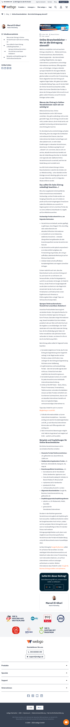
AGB (20, 713)
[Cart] (67, 7)
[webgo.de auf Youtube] (37, 696)
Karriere (50, 2)
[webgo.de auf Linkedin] (41, 696)
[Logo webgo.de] (8, 7)
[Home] (2, 14)
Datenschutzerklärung (39, 713)
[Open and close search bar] (56, 7)
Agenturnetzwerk (40, 2)
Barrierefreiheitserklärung (55, 713)
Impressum (26, 713)
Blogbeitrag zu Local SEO (47, 410)
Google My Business (57, 547)
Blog (55, 2)
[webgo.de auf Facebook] (28, 696)
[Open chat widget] (66, 722)
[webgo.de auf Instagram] (33, 696)
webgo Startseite (12, 713)
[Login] (61, 7)
